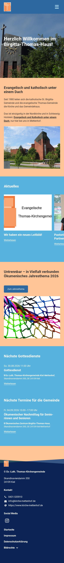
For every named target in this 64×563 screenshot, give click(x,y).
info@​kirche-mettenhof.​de (21, 501)
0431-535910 (15, 496)
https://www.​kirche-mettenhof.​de (25, 505)
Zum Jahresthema (15, 289)
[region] (32, 224)
